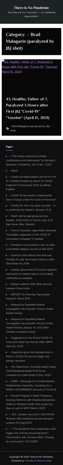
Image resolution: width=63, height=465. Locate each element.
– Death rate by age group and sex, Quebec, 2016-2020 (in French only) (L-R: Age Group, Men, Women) (29, 220)
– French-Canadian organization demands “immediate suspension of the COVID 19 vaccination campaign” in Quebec (31, 234)
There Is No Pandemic (31, 8)
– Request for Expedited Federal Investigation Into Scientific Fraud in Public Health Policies (29, 309)
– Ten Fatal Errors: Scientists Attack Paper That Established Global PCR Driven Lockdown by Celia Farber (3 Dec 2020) (31, 371)
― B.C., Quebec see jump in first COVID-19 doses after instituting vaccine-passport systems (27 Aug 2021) (30, 418)
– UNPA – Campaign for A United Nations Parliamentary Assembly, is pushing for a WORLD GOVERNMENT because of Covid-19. (31, 385)
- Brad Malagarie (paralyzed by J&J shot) (30, 128)
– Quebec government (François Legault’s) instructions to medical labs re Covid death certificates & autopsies (31, 273)
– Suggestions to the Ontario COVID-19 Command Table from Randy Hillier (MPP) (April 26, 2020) (29, 342)
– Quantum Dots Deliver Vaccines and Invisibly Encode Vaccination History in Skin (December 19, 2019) (30, 259)
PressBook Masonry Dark (38, 460)
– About (13, 170)
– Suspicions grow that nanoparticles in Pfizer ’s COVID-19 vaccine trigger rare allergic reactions (29, 356)
